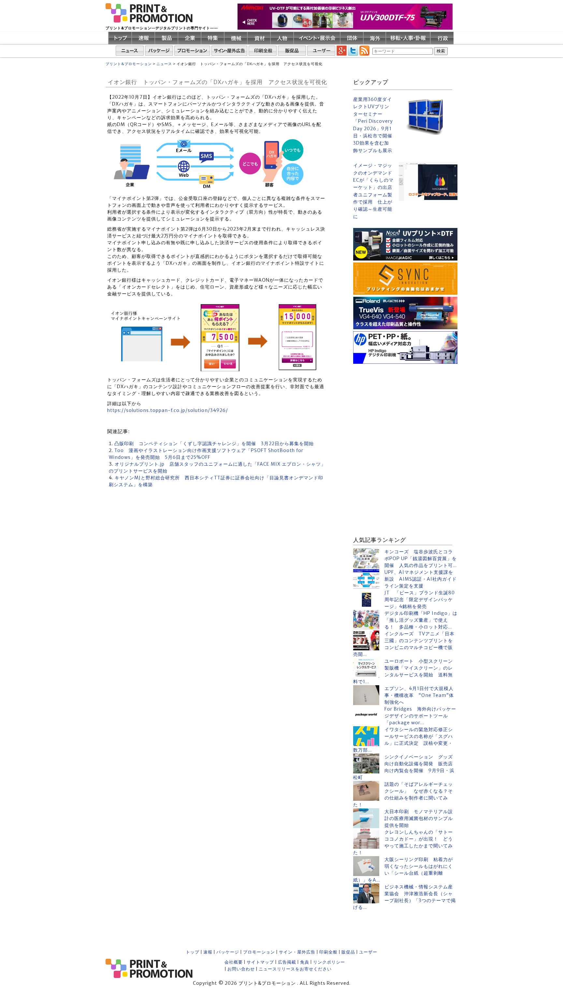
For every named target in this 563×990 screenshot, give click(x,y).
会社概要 (233, 962)
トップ (192, 952)
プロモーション (259, 952)
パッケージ (227, 952)
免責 (304, 962)
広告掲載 (287, 962)
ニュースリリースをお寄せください (295, 969)
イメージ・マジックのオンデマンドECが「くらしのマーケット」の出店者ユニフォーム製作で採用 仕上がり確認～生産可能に (373, 191)
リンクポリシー (329, 962)
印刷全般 (328, 952)
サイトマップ (260, 962)
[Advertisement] (405, 406)
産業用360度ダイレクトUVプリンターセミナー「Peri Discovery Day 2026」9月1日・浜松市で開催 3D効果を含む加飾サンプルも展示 (373, 124)
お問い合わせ (241, 969)
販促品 (348, 952)
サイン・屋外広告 (297, 952)
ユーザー (368, 952)
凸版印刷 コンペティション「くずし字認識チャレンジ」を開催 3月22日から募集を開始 (214, 443)
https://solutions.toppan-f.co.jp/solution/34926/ (167, 410)
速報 (207, 952)
